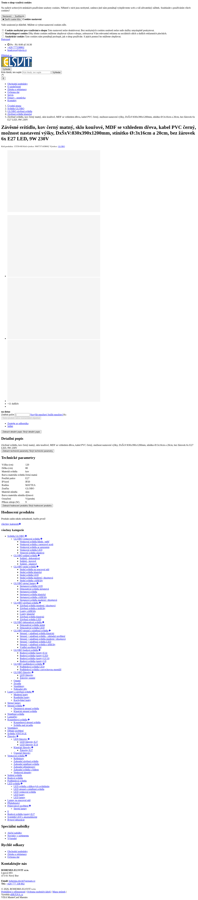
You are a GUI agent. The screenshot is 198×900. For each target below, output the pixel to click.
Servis (10, 95)
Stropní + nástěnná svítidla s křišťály (37, 644)
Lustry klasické (27, 614)
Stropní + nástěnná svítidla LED (35, 641)
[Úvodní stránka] (16, 66)
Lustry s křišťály (28, 611)
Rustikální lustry (22, 697)
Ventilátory (19, 686)
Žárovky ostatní (27, 678)
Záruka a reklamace (17, 89)
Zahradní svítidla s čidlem (26, 769)
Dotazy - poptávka (16, 97)
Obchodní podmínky (17, 84)
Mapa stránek (59, 891)
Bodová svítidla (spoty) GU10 (34, 658)
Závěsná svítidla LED (30, 619)
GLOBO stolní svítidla (25, 566)
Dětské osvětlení (15, 730)
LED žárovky (26, 675)
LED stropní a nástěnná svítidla (29, 789)
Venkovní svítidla (16, 755)
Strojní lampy (20, 808)
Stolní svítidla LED (29, 575)
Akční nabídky (14, 833)
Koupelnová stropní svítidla (27, 722)
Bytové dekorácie (16, 819)
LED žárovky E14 (29, 744)
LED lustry (19, 794)
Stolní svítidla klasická (31, 572)
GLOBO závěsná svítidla (26, 602)
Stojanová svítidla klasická (33, 594)
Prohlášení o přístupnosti (13, 891)
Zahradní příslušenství (24, 767)
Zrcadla (17, 683)
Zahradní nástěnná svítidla (26, 764)
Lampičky (12, 717)
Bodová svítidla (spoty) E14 (33, 653)
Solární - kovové (28, 561)
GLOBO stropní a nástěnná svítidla (31, 630)
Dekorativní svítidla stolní (32, 625)
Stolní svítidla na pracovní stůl (34, 569)
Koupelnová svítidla (17, 719)
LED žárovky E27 (29, 742)
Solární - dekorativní (30, 558)
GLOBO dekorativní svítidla (28, 622)
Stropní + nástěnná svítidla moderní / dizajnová (43, 639)
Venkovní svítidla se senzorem (34, 547)
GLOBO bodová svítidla (26, 650)
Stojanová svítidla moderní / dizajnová (38, 600)
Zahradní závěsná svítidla (26, 761)
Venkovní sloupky (22, 772)
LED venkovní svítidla (25, 792)
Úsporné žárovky (22, 753)
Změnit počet (7, 414)
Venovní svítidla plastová (32, 552)
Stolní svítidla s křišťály (31, 580)
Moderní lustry (21, 694)
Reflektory (19, 758)
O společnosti (14, 86)
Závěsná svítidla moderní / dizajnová (38, 605)
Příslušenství (13, 803)
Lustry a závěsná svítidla (19, 691)
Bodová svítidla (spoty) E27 (21, 814)
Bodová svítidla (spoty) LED (34, 655)
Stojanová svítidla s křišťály (33, 597)
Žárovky (11, 736)
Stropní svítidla (15, 705)
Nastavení (7, 16)
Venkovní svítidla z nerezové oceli (36, 544)
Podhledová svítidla (17, 780)
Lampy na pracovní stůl (18, 800)
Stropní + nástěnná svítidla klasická (37, 633)
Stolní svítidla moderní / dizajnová (36, 577)
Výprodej (12, 838)
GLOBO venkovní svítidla (27, 539)
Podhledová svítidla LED (32, 666)
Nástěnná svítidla (15, 714)
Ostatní (17, 680)
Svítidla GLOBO (16, 536)
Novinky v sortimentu (18, 835)
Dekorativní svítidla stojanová (34, 589)
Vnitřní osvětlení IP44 (30, 647)
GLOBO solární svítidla (26, 555)
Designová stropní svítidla (26, 708)
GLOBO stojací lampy (25, 583)
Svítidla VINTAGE (17, 733)
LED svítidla (14, 783)
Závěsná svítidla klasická (32, 616)
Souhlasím (19, 16)
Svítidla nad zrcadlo (23, 725)
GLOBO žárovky (23, 672)
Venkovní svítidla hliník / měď (34, 541)
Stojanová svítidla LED (31, 586)
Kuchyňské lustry (22, 700)
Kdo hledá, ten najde (11, 72)
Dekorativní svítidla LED (32, 628)
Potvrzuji (5, 39)
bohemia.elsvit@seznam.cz (22, 881)
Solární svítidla (14, 775)
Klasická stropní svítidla (25, 711)
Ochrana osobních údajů (39, 891)
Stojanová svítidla (28, 591)
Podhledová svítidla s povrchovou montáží (40, 669)
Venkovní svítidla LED (31, 550)
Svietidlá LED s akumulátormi (22, 817)
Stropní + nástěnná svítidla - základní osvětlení (42, 636)
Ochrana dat (13, 92)
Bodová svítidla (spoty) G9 (33, 661)
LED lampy (19, 797)
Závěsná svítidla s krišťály (32, 608)
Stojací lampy (14, 703)
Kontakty (12, 100)
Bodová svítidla (15, 778)
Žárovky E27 (26, 750)
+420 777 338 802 (15, 883)
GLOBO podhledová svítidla (28, 664)
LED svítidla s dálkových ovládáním (31, 786)
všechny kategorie (10, 524)
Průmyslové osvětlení (18, 806)
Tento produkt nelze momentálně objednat (21, 418)
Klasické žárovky (22, 747)
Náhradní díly (20, 689)
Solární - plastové (28, 564)
